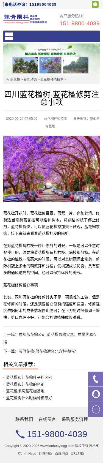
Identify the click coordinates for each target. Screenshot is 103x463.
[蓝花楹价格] (25, 18)
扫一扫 (95, 4)
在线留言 (47, 419)
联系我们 (24, 419)
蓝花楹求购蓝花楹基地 (25, 391)
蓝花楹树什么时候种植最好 (29, 398)
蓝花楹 (15, 79)
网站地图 (45, 454)
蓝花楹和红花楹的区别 (25, 384)
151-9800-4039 (80, 23)
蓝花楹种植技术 (51, 79)
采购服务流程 (75, 419)
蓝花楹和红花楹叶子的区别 (29, 377)
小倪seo (30, 454)
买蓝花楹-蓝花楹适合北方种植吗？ (48, 351)
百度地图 (61, 454)
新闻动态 (30, 79)
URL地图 (77, 454)
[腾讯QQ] (95, 394)
